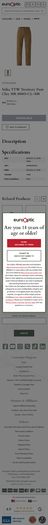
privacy (15, 297)
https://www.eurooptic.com (17, 267)
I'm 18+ (24, 243)
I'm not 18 (24, 256)
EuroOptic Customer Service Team (22, 302)
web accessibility (25, 297)
